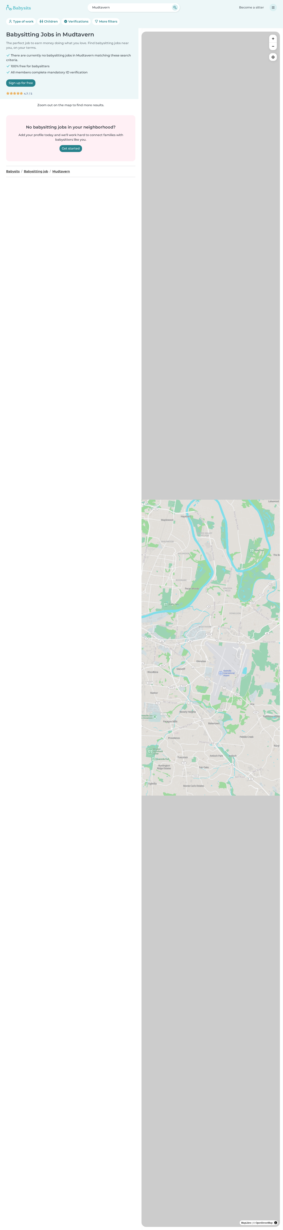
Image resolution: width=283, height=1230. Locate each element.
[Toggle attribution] (275, 1222)
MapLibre (246, 1222)
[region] (211, 629)
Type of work (22, 21)
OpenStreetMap (264, 1222)
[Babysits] (18, 7)
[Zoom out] (273, 46)
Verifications (78, 21)
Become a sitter (251, 7)
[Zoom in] (273, 38)
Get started (71, 148)
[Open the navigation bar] (273, 7)
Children (50, 21)
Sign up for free (21, 83)
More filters (107, 21)
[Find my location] (273, 57)
